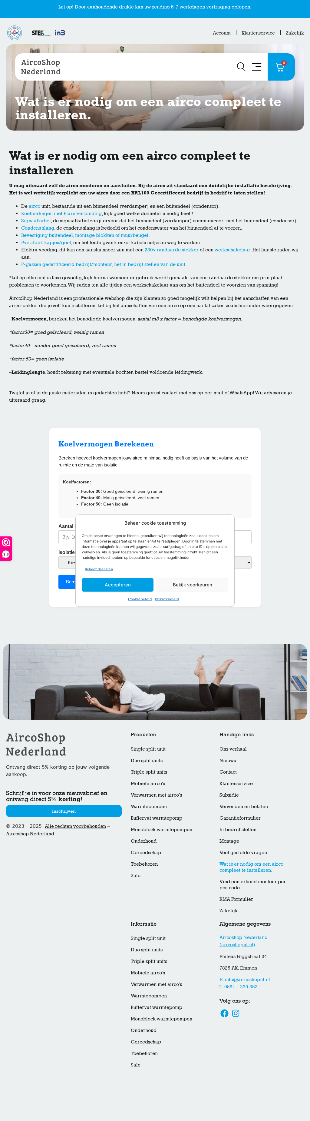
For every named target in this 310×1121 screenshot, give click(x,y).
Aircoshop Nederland (30, 834)
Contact (228, 772)
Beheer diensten (99, 572)
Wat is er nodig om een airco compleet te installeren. (251, 867)
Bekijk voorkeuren (192, 588)
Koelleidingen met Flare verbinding (61, 213)
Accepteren (118, 588)
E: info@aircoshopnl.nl (244, 979)
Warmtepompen (149, 806)
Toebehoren (144, 864)
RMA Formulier (236, 899)
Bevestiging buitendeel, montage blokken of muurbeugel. (85, 235)
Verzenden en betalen (243, 806)
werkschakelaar (232, 250)
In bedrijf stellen (237, 829)
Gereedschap (146, 852)
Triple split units (149, 772)
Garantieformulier (240, 818)
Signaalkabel (36, 221)
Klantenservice (258, 33)
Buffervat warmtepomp (156, 818)
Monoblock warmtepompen (161, 829)
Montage (229, 841)
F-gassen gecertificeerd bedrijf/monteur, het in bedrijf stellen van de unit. (104, 264)
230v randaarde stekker (172, 250)
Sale (135, 875)
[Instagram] (236, 1013)
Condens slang (37, 228)
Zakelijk (295, 33)
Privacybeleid (167, 602)
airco (34, 206)
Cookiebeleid (140, 602)
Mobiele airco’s (148, 783)
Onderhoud (144, 841)
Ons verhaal (233, 749)
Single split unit (148, 749)
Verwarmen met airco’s (156, 795)
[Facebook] (224, 1013)
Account (222, 33)
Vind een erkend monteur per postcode (252, 884)
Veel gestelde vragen (243, 852)
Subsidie (229, 795)
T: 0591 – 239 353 (238, 987)
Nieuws (227, 760)
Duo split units (147, 760)
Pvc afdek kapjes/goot (46, 242)
